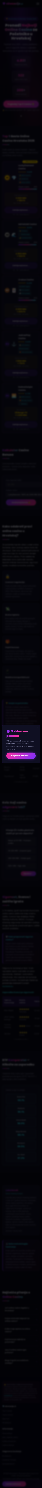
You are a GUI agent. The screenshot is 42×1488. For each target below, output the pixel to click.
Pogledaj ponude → (21, 755)
